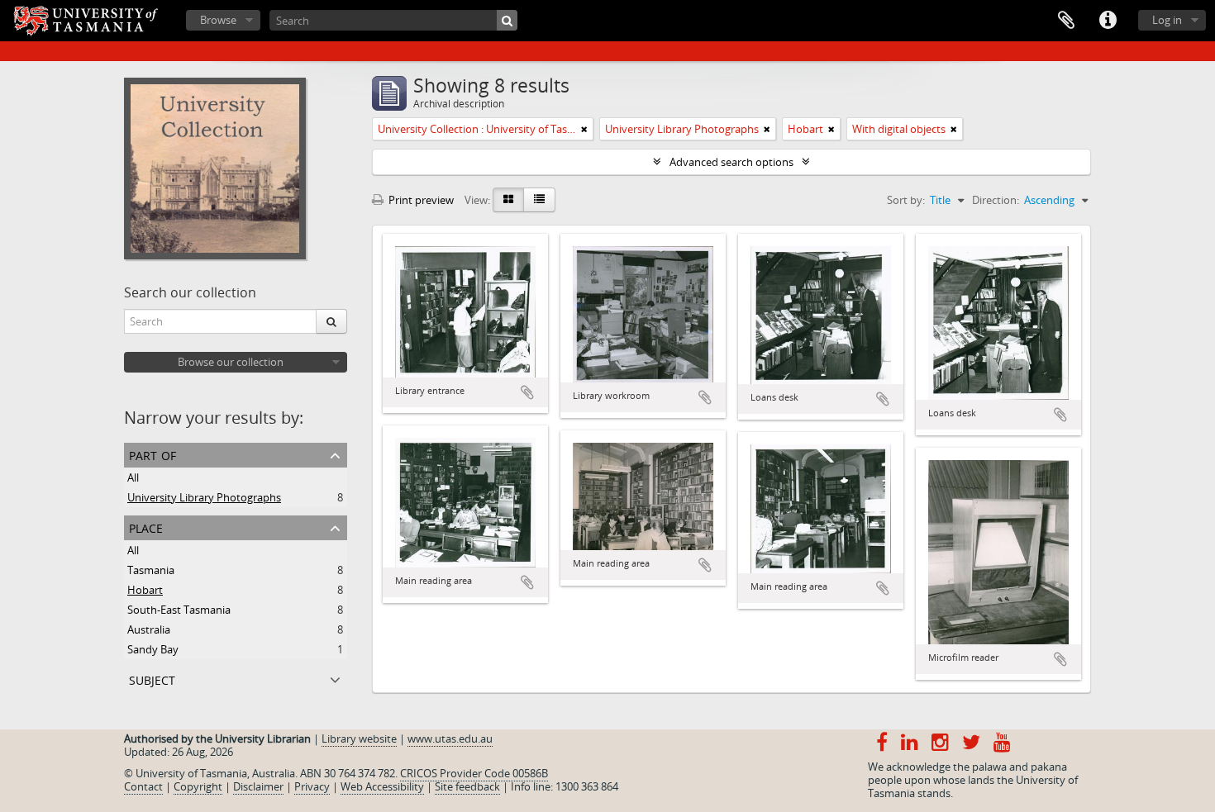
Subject (152, 678)
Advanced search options (731, 161)
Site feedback (467, 786)
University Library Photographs (204, 497)
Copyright (198, 786)
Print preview (420, 199)
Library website (359, 738)
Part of (152, 454)
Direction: (995, 199)
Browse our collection (231, 361)
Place (146, 526)
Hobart (145, 589)
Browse (218, 19)
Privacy (312, 786)
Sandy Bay (153, 649)
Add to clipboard (527, 392)
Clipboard (1066, 20)
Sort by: (906, 199)
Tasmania (150, 570)
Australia (148, 629)
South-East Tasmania (179, 609)
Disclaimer (258, 786)
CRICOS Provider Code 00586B (474, 773)
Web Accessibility (382, 786)
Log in (1167, 19)
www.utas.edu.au (450, 738)
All (133, 477)
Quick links (1107, 20)
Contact (143, 786)
